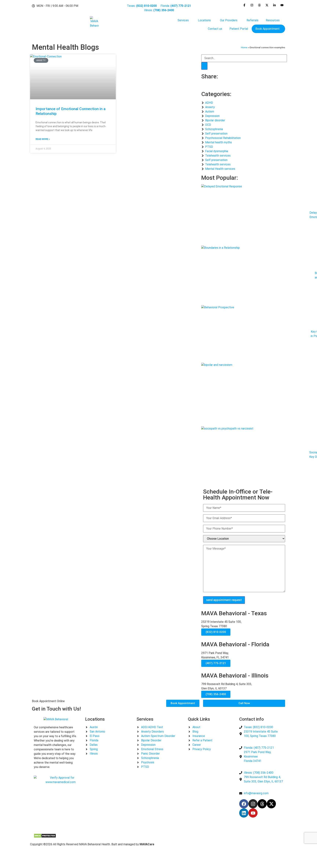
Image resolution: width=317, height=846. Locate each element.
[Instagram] (253, 803)
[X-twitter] (271, 803)
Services (183, 20)
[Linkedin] (243, 813)
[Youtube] (253, 813)
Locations (204, 20)
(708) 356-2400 (216, 694)
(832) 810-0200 (216, 632)
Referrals (252, 20)
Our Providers (228, 20)
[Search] (204, 66)
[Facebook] (243, 803)
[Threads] (262, 803)
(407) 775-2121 (216, 663)
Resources (273, 20)
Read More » (43, 139)
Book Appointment (267, 28)
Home (244, 47)
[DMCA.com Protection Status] (45, 837)
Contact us (215, 28)
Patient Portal (238, 28)
